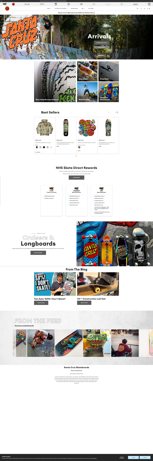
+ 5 (36, 149)
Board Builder (74, 8)
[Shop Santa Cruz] (13, 4)
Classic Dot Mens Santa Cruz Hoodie (42, 142)
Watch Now (41, 302)
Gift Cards (91, 8)
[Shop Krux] (94, 4)
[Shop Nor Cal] (149, 4)
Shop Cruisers (38, 252)
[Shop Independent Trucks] (27, 4)
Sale (83, 8)
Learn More (78, 177)
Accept (133, 457)
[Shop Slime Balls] (121, 4)
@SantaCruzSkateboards (78, 373)
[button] (141, 8)
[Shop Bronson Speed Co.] (55, 4)
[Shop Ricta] (107, 4)
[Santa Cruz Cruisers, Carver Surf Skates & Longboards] (114, 243)
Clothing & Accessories (60, 8)
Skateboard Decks (102, 42)
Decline (145, 457)
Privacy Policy (94, 458)
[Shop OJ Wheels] (68, 4)
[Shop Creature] (42, 4)
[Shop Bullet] (135, 4)
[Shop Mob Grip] (81, 4)
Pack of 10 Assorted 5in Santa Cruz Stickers (87, 142)
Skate (48, 8)
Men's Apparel (101, 47)
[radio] (36, 147)
